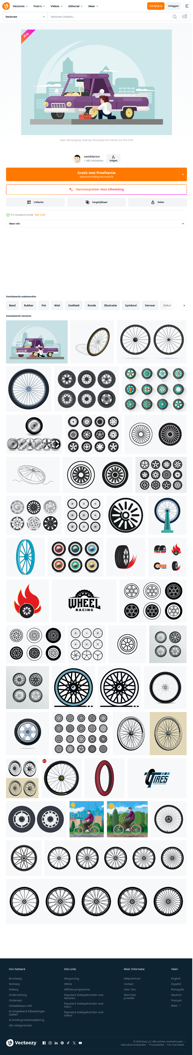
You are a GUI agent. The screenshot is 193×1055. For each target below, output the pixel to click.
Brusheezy (15, 978)
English (173, 978)
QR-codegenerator (20, 1025)
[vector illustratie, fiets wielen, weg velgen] (152, 341)
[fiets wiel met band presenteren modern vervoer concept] (28, 389)
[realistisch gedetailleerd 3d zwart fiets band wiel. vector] (165, 687)
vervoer (150, 305)
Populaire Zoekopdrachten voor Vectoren (82, 996)
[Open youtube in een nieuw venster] (80, 1042)
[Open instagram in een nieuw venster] (50, 1042)
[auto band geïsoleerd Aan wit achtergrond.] (27, 733)
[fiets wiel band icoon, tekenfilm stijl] (104, 778)
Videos (55, 6)
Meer (91, 6)
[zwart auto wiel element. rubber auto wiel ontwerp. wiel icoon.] (36, 819)
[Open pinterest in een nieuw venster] (62, 1042)
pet (44, 305)
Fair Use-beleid (172, 1044)
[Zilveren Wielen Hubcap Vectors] (33, 515)
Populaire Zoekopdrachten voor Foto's (82, 1005)
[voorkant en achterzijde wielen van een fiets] (22, 778)
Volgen (112, 160)
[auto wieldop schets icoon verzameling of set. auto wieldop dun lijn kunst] (155, 434)
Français (174, 1000)
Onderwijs (14, 1000)
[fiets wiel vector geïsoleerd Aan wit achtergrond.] (83, 515)
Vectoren (19, 6)
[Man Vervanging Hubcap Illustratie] (37, 341)
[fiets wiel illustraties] (150, 733)
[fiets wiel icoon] (169, 819)
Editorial (73, 6)
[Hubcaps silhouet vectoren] (93, 434)
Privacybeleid (153, 1044)
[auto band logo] (125, 557)
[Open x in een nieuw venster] (74, 1042)
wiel (57, 305)
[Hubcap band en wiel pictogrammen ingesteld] (161, 475)
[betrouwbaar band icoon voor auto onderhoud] (127, 644)
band (12, 305)
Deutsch (174, 995)
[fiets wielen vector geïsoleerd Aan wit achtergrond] (87, 644)
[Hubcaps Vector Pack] (34, 434)
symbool (131, 305)
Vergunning (70, 978)
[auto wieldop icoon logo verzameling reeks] (153, 600)
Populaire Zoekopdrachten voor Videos (82, 1013)
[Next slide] (178, 305)
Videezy (13, 989)
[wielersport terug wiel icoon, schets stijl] (119, 687)
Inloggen (170, 6)
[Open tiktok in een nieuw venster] (68, 1042)
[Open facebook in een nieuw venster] (44, 1042)
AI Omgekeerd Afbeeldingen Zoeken (21, 1012)
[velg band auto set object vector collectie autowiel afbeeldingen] (168, 644)
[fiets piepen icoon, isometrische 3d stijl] (92, 341)
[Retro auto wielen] (86, 389)
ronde (92, 305)
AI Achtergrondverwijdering (26, 1020)
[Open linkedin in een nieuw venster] (56, 1042)
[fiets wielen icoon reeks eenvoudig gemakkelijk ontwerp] (116, 858)
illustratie (110, 305)
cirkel (167, 305)
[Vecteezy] (6, 6)
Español (174, 984)
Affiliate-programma (75, 989)
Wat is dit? (40, 214)
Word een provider (127, 996)
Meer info (14, 223)
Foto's (38, 6)
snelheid (73, 305)
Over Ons (127, 989)
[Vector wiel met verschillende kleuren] (75, 557)
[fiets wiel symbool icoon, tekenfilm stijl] (25, 557)
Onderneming (17, 995)
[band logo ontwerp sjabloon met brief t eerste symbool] (157, 778)
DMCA (66, 984)
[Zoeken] (172, 16)
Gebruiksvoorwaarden (130, 1044)
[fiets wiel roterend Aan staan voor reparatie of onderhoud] (167, 515)
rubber (28, 305)
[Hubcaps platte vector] (154, 389)
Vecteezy (13, 984)
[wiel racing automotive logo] (84, 600)
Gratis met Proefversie (95, 174)
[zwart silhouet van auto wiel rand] (125, 515)
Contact (126, 984)
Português (175, 989)
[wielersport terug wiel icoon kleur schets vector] (73, 687)
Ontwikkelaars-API (19, 1006)
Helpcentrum (129, 978)
